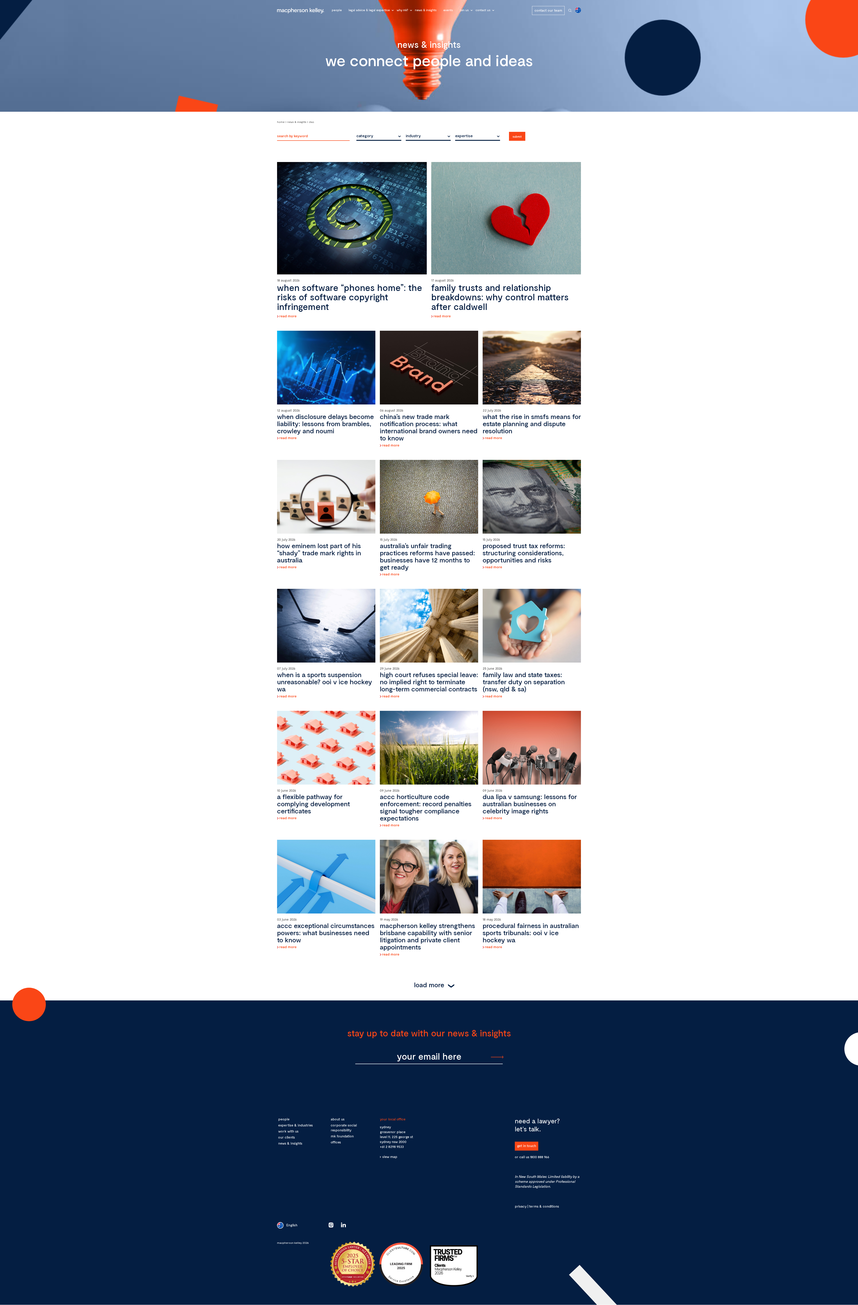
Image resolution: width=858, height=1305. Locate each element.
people (284, 1119)
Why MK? (402, 10)
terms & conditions (544, 1206)
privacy (520, 1206)
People (337, 10)
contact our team (548, 10)
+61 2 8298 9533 (392, 1147)
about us (338, 1119)
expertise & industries (295, 1125)
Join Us (464, 10)
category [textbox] (364, 135)
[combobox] (378, 135)
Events (448, 10)
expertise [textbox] (464, 135)
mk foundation (342, 1136)
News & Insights (426, 10)
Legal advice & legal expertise (369, 10)
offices (336, 1142)
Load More (429, 985)
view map (389, 1156)
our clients (286, 1137)
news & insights (290, 1143)
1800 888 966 (539, 1157)
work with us (288, 1131)
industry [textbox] (413, 135)
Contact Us (482, 10)
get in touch (526, 1145)
